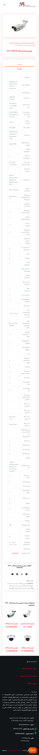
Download (15, 553)
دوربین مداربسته (26, 42)
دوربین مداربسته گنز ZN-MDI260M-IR (11, 649)
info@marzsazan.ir (24, 724)
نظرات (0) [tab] (19, 69)
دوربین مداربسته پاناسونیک (28, 675)
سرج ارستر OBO (32, 683)
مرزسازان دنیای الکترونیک (14, 750)
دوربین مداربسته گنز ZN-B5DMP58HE (11, 625)
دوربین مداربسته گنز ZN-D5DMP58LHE (27, 649)
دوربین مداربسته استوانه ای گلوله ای (19, 588)
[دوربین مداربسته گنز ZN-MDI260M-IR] (11, 638)
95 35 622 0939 (17, 728)
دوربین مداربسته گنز (15, 585)
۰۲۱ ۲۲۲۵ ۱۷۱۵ (26, 738)
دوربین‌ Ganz (22, 583)
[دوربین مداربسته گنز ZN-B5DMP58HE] (11, 614)
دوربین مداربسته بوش (29, 668)
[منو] (4, 5)
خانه (33, 42)
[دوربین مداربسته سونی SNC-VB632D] (28, 614)
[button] (26, 574)
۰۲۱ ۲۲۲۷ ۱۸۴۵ (25, 740)
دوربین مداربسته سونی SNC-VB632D (28, 625)
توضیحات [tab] (19, 64)
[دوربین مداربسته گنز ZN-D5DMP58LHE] (28, 638)
